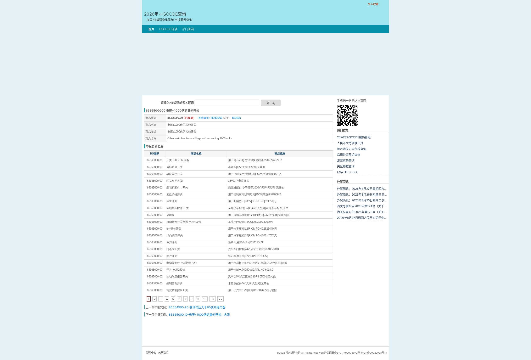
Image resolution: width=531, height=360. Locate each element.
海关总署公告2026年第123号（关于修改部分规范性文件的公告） (379, 212)
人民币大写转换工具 (350, 143)
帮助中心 (151, 352)
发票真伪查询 (345, 160)
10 (204, 299)
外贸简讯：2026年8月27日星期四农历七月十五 (368, 188)
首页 (151, 29)
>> (220, 299)
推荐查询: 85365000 (210, 117)
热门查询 (188, 29)
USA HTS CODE (347, 172)
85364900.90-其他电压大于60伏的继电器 (197, 307)
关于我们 (163, 352)
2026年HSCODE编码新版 (354, 137)
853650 (236, 117)
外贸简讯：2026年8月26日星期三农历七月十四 (368, 194)
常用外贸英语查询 (348, 154)
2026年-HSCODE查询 (168, 16)
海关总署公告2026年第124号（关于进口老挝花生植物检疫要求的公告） (383, 206)
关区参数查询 (345, 166)
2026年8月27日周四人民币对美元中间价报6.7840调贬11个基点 (378, 217)
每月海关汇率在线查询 (351, 149)
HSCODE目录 (168, 29)
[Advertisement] (265, 64)
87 (212, 299)
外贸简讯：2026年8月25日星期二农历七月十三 (368, 200)
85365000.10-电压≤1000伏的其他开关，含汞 (199, 314)
